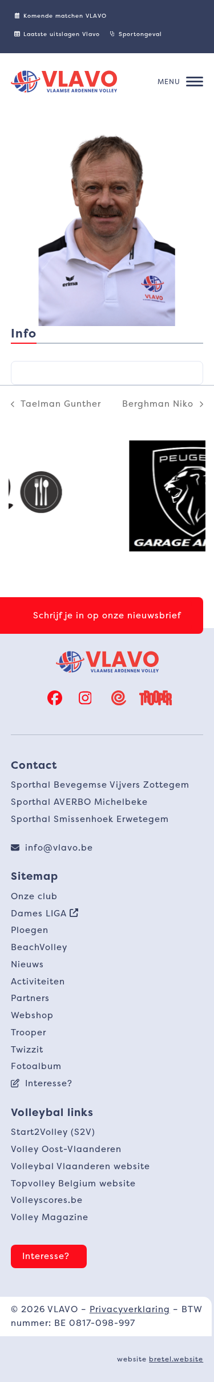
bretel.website (176, 1359)
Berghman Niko (157, 404)
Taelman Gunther (56, 404)
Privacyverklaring (130, 1309)
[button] (180, 82)
